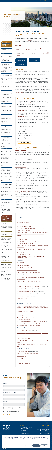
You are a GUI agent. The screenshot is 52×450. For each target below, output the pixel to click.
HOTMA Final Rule (21, 220)
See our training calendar (24, 142)
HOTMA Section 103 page (23, 330)
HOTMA (29, 40)
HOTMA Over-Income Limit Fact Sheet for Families (28, 325)
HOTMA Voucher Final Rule (23, 222)
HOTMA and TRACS (21, 358)
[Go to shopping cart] (45, 1)
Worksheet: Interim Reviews (23, 313)
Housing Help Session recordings (31, 48)
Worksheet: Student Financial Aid (24, 317)
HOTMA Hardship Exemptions (24, 288)
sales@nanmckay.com (25, 433)
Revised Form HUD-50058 (23, 265)
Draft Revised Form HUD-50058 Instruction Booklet (28, 272)
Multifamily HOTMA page (23, 351)
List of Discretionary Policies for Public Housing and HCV (30, 284)
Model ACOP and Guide (20, 167)
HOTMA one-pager (21, 356)
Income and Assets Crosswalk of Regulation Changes (29, 281)
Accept (36, 445)
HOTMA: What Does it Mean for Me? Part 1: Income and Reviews (31, 321)
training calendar (33, 102)
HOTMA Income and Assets (23, 296)
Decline (44, 445)
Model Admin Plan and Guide (22, 191)
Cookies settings (28, 445)
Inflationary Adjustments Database (25, 301)
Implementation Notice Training (24, 363)
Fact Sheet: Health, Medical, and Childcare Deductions (29, 306)
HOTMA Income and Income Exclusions (26, 293)
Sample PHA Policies (22, 298)
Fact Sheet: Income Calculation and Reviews (27, 310)
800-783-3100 (23, 430)
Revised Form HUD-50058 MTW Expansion (27, 270)
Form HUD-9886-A (21, 262)
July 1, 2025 (20, 92)
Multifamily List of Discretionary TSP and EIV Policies (29, 361)
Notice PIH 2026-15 (24, 52)
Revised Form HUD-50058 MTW (24, 267)
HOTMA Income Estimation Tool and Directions (28, 286)
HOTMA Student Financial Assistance (25, 291)
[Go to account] (43, 1)
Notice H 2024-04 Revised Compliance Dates (27, 353)
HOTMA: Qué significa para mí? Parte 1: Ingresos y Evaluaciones (31, 323)
